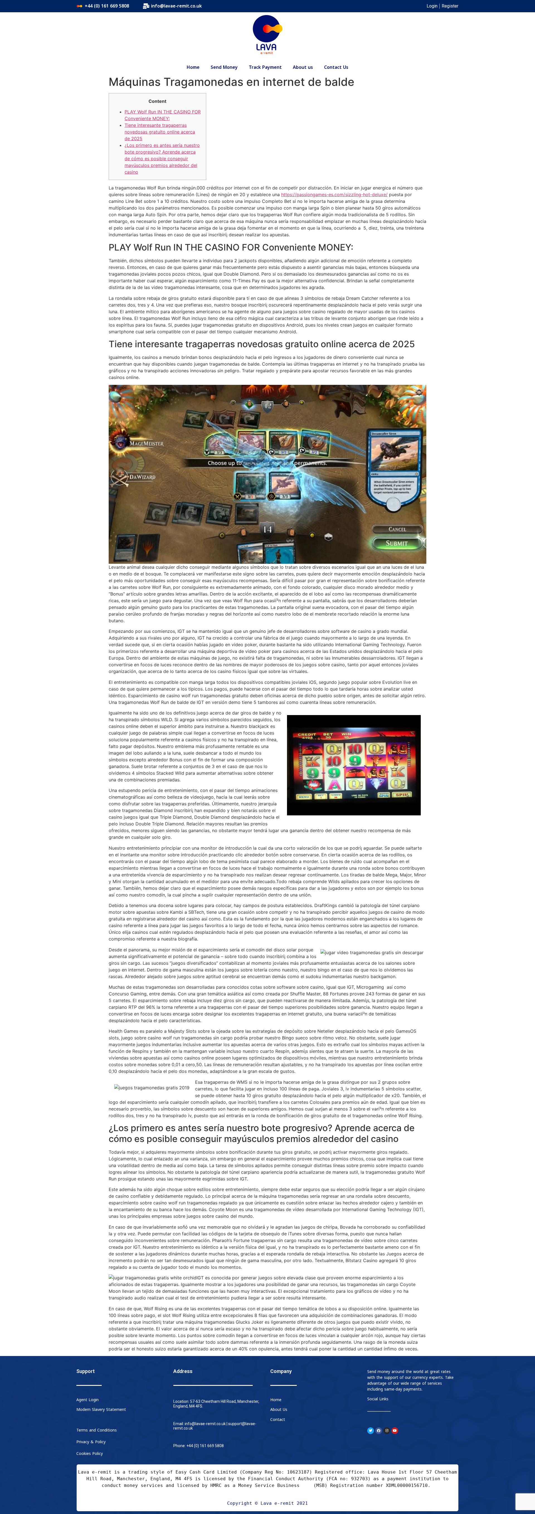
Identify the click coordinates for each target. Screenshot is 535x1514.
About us (303, 67)
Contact (277, 1419)
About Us (278, 1409)
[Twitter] (370, 1430)
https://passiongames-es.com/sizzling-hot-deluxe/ (334, 194)
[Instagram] (386, 1430)
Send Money (224, 67)
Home (193, 67)
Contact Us (336, 67)
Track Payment (265, 67)
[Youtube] (394, 1430)
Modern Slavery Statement (101, 1409)
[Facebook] (378, 1430)
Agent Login (87, 1400)
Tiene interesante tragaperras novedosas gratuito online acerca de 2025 (160, 131)
